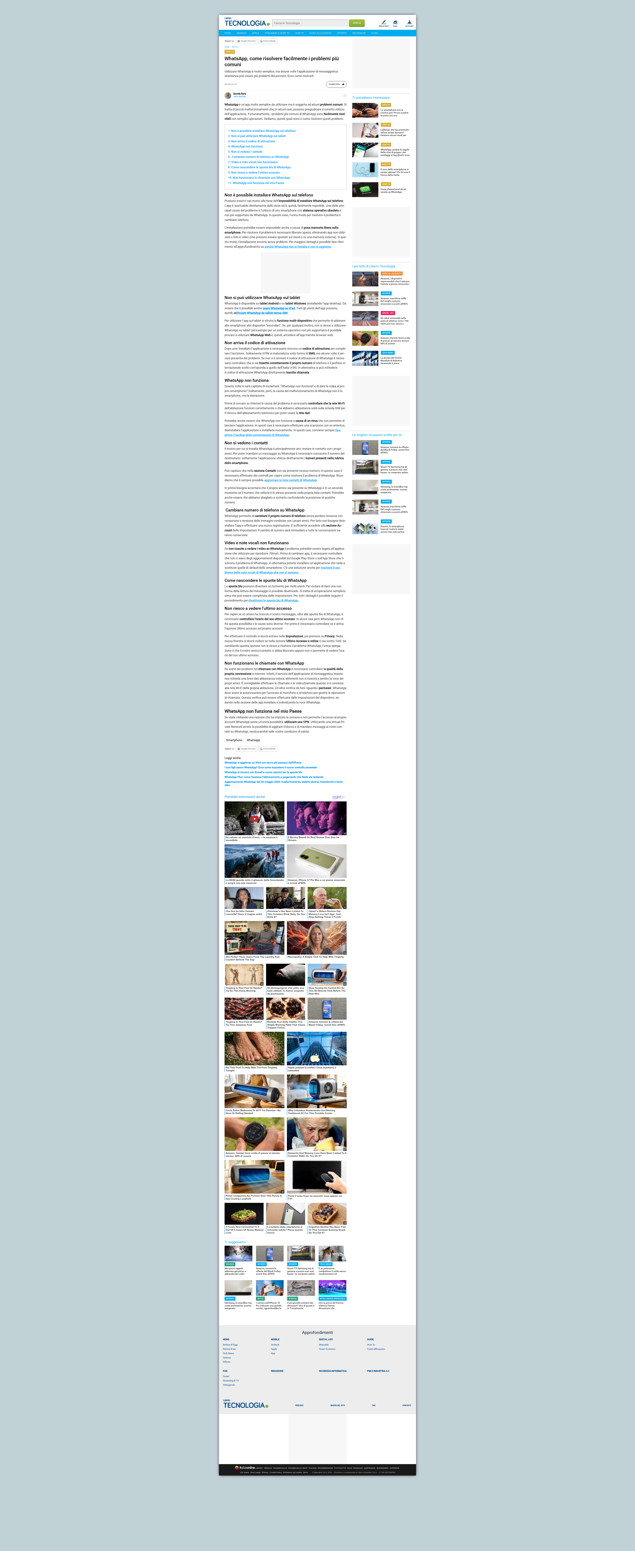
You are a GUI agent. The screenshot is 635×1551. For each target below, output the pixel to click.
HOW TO (299, 33)
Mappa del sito (338, 1405)
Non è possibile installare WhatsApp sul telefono (263, 131)
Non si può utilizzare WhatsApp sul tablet (258, 136)
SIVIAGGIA (358, 1468)
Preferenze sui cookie (292, 1472)
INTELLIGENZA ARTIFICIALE (332, 1298)
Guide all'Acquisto (376, 1349)
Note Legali (255, 1472)
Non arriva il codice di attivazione (253, 141)
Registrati (384, 26)
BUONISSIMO (382, 1468)
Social (226, 1376)
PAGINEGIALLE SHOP (297, 1468)
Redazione (277, 1371)
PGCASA (313, 1468)
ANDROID (241, 33)
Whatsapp (253, 740)
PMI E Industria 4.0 (378, 1371)
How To (371, 1344)
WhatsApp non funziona (247, 146)
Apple (274, 1349)
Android (275, 1344)
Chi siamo (244, 1472)
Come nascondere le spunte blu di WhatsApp (261, 167)
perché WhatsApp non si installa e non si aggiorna (298, 246)
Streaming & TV (231, 1380)
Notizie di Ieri (229, 1349)
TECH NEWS (325, 1264)
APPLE (255, 33)
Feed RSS (299, 1405)
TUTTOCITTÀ (340, 1468)
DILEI (349, 1468)
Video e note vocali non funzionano (254, 162)
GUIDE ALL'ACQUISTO (320, 33)
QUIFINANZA (369, 1468)
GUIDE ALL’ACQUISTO (391, 273)
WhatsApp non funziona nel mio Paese (258, 183)
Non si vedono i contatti (246, 151)
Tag (373, 1405)
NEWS (228, 33)
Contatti (406, 1405)
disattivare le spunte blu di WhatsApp (273, 600)
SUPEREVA (394, 1468)
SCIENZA (230, 1264)
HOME (227, 47)
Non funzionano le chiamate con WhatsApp (261, 177)
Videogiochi (229, 1385)
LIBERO (259, 1468)
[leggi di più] (345, 95)
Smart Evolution (327, 1349)
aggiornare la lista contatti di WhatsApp (290, 480)
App (273, 1353)
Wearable (324, 1344)
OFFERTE (342, 33)
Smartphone (234, 740)
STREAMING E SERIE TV (277, 33)
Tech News (228, 1353)
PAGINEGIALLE (280, 1468)
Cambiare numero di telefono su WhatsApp (260, 157)
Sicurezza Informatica (333, 1371)
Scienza (227, 1357)
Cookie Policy (276, 1472)
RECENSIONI (359, 33)
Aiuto (305, 1472)
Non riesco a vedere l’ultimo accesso (255, 172)
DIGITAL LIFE (388, 313)
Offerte (226, 1362)
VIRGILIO (268, 1468)
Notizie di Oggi (230, 1344)
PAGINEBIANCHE (325, 1468)
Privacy (265, 1472)
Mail (395, 26)
